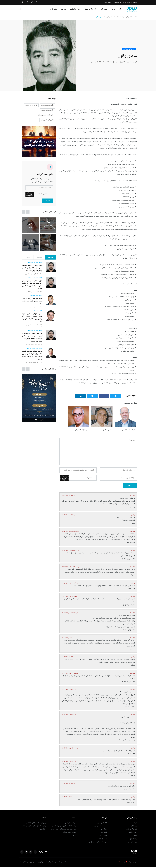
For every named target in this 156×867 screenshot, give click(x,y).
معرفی (63, 9)
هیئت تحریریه (131, 62)
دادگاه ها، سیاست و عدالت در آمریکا (123, 373)
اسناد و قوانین (75, 9)
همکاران (104, 829)
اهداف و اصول (102, 822)
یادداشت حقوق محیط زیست (36, 295)
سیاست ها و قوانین (100, 826)
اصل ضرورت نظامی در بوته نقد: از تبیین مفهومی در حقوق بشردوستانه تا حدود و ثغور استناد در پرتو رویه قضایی (32, 337)
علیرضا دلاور (33, 307)
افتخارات (104, 832)
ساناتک (119, 862)
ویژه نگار (104, 9)
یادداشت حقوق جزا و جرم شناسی (34, 262)
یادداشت (50, 257)
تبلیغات (74, 835)
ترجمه (28, 257)
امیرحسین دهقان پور (30, 274)
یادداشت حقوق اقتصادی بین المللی (34, 311)
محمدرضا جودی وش (30, 362)
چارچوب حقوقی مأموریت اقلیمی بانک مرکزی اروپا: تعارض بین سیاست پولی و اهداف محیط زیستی (32, 355)
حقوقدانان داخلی (46, 110)
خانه (120, 9)
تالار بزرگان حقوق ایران (112, 17)
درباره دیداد (117, 2)
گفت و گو (39, 257)
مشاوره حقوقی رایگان (69, 832)
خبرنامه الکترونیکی (70, 822)
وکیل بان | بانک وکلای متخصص (36, 822)
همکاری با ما (102, 838)
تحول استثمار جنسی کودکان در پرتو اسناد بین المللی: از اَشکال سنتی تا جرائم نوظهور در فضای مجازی (32, 285)
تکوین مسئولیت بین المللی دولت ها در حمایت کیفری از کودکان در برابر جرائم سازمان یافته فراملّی (32, 268)
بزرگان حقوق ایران (46, 120)
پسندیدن (94, 62)
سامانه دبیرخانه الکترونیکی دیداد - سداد (63, 829)
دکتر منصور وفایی (46, 105)
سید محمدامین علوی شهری (33, 326)
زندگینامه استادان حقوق (45, 115)
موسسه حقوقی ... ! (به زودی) (97, 842)
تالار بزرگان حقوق (90, 9)
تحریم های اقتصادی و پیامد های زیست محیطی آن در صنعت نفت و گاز (32, 301)
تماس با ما (108, 2)
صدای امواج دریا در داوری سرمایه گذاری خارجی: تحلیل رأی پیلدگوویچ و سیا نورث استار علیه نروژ (32, 318)
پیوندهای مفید (132, 842)
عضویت (48, 201)
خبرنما (114, 9)
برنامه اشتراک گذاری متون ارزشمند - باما (63, 826)
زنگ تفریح (53, 9)
